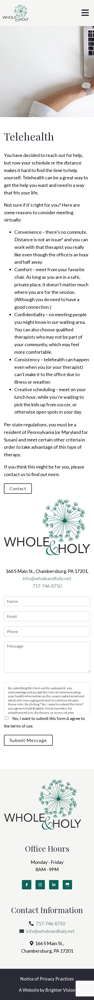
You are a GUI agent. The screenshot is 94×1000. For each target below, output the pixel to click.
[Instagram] (40, 884)
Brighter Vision (60, 990)
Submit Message (28, 740)
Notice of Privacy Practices (47, 979)
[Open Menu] (85, 13)
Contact (18, 488)
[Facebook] (26, 884)
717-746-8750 (47, 586)
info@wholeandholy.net (47, 578)
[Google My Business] (67, 884)
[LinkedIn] (53, 884)
